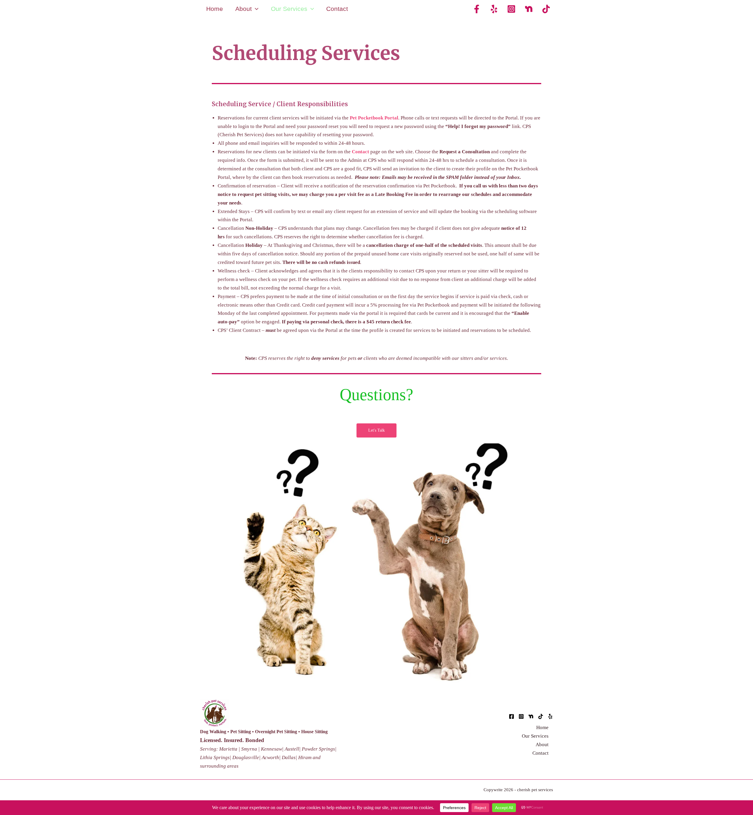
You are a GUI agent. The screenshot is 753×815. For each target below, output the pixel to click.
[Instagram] (511, 9)
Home (214, 8)
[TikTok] (546, 9)
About (542, 744)
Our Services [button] (289, 8)
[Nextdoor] (529, 9)
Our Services (535, 736)
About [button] (243, 8)
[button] (255, 9)
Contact (337, 8)
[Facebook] (477, 9)
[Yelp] (494, 9)
